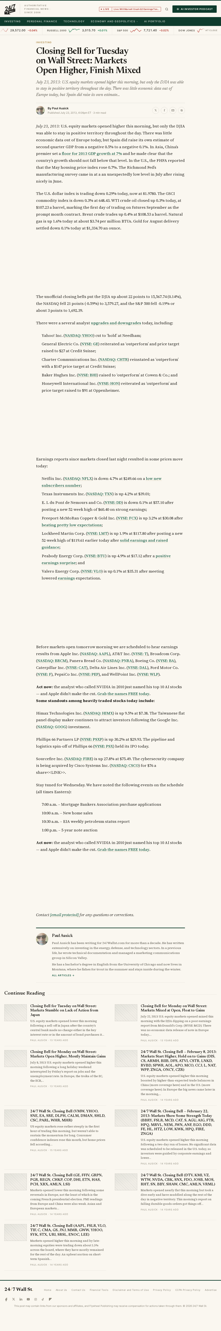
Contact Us (78, 1289)
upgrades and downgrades (116, 323)
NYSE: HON (109, 383)
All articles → (63, 975)
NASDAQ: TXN (99, 494)
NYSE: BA (165, 660)
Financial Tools (99, 1289)
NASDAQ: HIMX (99, 713)
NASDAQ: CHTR (113, 359)
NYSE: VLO (91, 571)
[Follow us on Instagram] (36, 1299)
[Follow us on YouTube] (28, 1299)
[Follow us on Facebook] (6, 1299)
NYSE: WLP (148, 674)
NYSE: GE (89, 344)
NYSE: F (44, 674)
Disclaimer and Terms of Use (131, 1289)
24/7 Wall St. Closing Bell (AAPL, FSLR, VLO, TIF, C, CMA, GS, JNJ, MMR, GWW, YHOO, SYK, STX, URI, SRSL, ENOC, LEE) (68, 1230)
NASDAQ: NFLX (78, 478)
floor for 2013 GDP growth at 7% (92, 153)
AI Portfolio (154, 21)
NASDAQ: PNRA (118, 660)
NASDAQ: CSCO (125, 765)
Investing (12, 21)
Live (132, 9)
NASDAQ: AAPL (95, 653)
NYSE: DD (113, 502)
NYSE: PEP (89, 674)
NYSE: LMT (97, 533)
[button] (166, 9)
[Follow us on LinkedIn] (21, 1299)
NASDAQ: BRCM (51, 660)
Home (47, 1289)
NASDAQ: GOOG (51, 726)
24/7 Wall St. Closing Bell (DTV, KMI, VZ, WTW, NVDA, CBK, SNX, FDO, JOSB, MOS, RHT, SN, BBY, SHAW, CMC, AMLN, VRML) (178, 1180)
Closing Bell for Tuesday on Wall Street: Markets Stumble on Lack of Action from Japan (64, 1011)
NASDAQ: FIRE (79, 758)
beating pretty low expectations (72, 525)
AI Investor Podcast (197, 9)
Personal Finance (42, 21)
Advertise (211, 1289)
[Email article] (172, 110)
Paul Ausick (60, 108)
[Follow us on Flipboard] (50, 1299)
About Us (61, 1289)
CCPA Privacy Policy (188, 1289)
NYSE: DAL (137, 667)
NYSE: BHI (87, 375)
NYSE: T (140, 653)
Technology (74, 21)
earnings (66, 578)
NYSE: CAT (76, 667)
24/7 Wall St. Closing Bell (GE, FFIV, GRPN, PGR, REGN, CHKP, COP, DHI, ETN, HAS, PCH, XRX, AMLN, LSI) (66, 1180)
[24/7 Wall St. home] (10, 9)
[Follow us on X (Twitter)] (14, 1299)
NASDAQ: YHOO (79, 335)
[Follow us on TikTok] (43, 1299)
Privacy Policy (162, 1289)
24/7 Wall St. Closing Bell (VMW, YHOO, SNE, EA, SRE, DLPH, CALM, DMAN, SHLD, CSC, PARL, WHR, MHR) (67, 1116)
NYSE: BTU (95, 556)
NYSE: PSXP (91, 739)
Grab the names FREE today (123, 693)
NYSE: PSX (103, 746)
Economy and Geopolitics (113, 21)
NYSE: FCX (127, 518)
